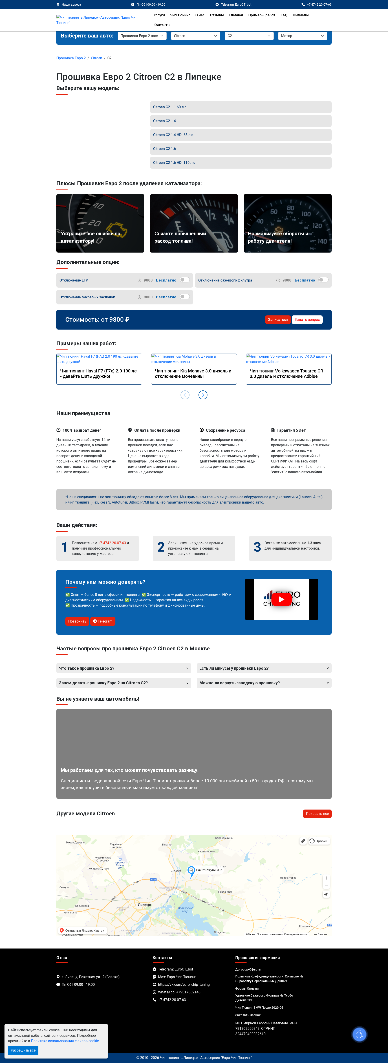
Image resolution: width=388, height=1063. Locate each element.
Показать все (317, 814)
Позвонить (77, 621)
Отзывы (217, 15)
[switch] (185, 279)
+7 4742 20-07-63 (112, 543)
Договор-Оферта (248, 969)
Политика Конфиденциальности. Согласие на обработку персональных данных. (269, 979)
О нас (200, 15)
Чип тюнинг (180, 15)
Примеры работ (261, 15)
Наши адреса (71, 4)
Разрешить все (23, 1050)
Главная (236, 15)
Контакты (162, 25)
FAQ (284, 15)
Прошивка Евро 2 (71, 58)
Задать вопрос (307, 319)
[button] (202, 394)
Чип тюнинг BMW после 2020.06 (259, 1007)
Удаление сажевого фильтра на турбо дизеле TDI (264, 998)
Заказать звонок (248, 1015)
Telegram (104, 621)
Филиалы (301, 15)
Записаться (278, 319)
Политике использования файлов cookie (65, 1041)
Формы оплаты (247, 988)
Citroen (96, 58)
